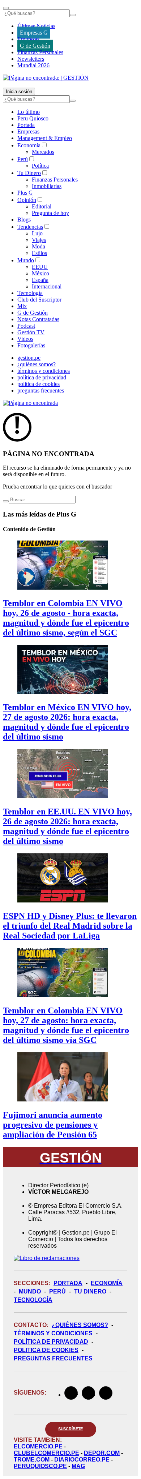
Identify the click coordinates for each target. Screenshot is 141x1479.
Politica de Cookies (46, 1350)
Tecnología (30, 293)
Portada (26, 125)
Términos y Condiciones (53, 1333)
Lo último (28, 112)
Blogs (24, 219)
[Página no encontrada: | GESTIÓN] (46, 78)
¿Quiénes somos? (80, 1325)
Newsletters (30, 59)
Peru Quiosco (32, 118)
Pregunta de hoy (50, 213)
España (40, 280)
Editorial (41, 206)
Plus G (25, 193)
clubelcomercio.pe (46, 1453)
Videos (25, 339)
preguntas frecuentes (40, 390)
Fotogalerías (31, 345)
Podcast (26, 326)
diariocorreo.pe (82, 1459)
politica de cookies (38, 384)
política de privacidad (41, 377)
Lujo (37, 233)
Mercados (43, 152)
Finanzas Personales (40, 52)
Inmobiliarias (46, 186)
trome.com (32, 1459)
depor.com (102, 1453)
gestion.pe (28, 358)
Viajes (39, 240)
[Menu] (6, 8)
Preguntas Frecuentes (53, 1358)
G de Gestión (35, 46)
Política (40, 166)
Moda (38, 246)
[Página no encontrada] (30, 403)
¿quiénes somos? (36, 364)
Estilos (39, 253)
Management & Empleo (44, 138)
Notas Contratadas (38, 319)
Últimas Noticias (36, 26)
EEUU (40, 267)
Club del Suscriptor (39, 299)
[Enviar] (73, 15)
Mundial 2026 (33, 65)
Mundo (25, 260)
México (40, 273)
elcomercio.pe (38, 1446)
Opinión (26, 200)
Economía (28, 145)
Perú (22, 159)
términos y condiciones (43, 371)
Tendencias (30, 227)
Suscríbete (70, 1429)
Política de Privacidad (51, 1342)
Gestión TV (30, 332)
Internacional (46, 286)
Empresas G (34, 32)
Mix (22, 306)
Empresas (28, 39)
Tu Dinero (29, 173)
